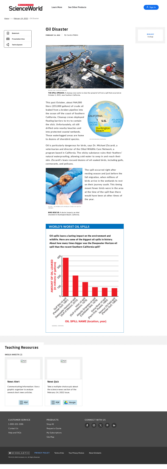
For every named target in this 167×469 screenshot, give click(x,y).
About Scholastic (95, 453)
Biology (150, 34)
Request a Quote (54, 428)
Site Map (50, 437)
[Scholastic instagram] (93, 425)
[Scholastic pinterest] (107, 425)
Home (6, 18)
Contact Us (13, 428)
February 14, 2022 (21, 18)
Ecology (150, 37)
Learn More (57, 7)
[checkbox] (12, 33)
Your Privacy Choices (76, 453)
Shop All (50, 424)
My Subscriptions (54, 433)
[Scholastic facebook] (87, 425)
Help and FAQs (14, 433)
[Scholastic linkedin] (114, 425)
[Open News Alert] (23, 381)
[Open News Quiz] (63, 381)
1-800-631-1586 (15, 424)
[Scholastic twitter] (100, 425)
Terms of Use (59, 453)
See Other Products (77, 7)
